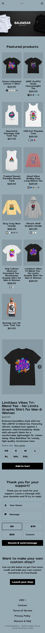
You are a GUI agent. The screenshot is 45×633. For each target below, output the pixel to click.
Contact (22, 605)
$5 (12, 526)
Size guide (19, 446)
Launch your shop (22, 582)
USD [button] (21, 600)
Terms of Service (22, 610)
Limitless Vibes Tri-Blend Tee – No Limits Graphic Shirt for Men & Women (22, 408)
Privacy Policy (22, 616)
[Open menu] (3, 3)
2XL (15, 456)
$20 (12, 534)
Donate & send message (22, 543)
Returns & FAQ (22, 621)
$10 (33, 526)
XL (6, 456)
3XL (25, 456)
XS (6, 450)
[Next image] (40, 367)
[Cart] (42, 3)
